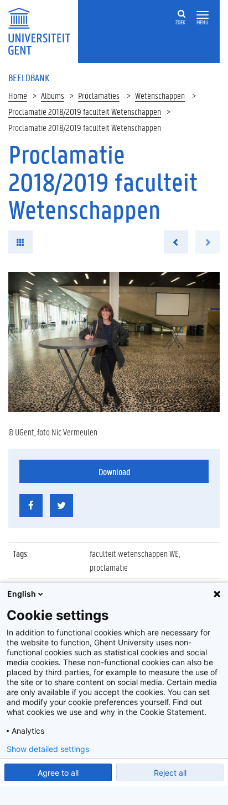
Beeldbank (28, 77)
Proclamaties (99, 95)
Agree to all (58, 772)
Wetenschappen (160, 95)
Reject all (170, 772)
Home (17, 95)
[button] (202, 15)
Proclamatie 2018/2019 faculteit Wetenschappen (84, 111)
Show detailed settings (48, 749)
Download (114, 471)
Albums (52, 95)
